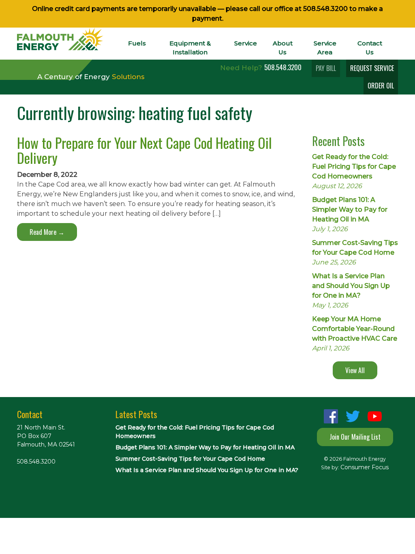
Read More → (47, 232)
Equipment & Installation (190, 47)
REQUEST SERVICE (372, 68)
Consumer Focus (364, 467)
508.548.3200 (325, 9)
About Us (283, 47)
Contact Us (369, 47)
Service (245, 43)
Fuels (137, 43)
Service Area (325, 47)
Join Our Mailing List (355, 437)
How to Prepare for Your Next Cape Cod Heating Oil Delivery (144, 150)
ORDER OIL (381, 85)
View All (355, 370)
